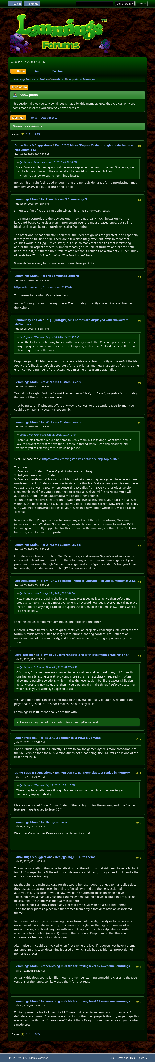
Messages (18, 118)
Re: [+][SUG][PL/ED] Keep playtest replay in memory (92, 772)
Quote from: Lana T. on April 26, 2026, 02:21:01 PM (47, 593)
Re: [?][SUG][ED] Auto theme (75, 857)
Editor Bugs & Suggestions (33, 857)
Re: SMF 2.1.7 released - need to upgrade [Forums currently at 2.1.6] (88, 581)
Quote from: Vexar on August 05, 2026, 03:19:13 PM (47, 434)
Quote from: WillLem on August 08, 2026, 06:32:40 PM (49, 337)
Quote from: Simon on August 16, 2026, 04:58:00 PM (48, 162)
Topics (33, 118)
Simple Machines (38, 1058)
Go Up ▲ (142, 1057)
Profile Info (19, 87)
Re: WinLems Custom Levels (60, 382)
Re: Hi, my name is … (55, 822)
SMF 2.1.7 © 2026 (17, 1058)
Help (111, 1057)
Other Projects (25, 738)
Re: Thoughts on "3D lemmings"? (63, 199)
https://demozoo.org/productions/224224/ (43, 287)
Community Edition (28, 320)
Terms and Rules (125, 1057)
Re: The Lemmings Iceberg (59, 276)
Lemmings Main (26, 199)
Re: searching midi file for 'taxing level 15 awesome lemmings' (85, 966)
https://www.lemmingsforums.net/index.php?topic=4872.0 (81, 459)
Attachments (49, 118)
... (33, 134)
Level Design (24, 655)
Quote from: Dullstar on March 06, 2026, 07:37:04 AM (48, 667)
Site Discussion (25, 581)
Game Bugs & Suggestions (33, 145)
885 (37, 134)
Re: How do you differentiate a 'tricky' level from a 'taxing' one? (82, 655)
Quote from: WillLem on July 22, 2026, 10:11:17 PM (47, 785)
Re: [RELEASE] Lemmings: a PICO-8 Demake (69, 738)
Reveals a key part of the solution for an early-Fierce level (59, 722)
